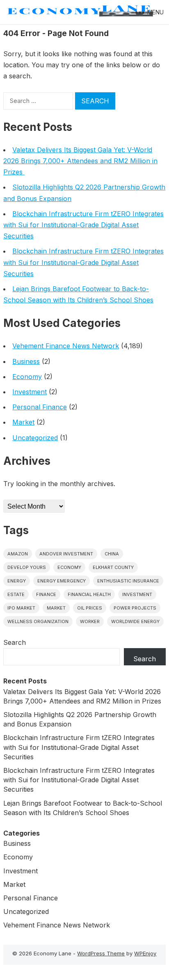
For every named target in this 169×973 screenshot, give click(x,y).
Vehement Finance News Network (65, 346)
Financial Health (89, 594)
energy (16, 581)
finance (46, 594)
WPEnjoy (145, 953)
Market (23, 422)
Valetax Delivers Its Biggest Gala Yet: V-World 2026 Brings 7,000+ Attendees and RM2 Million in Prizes (80, 161)
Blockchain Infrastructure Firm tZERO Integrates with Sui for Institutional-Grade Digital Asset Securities (83, 225)
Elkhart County (113, 567)
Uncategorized (35, 438)
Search (14, 642)
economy (69, 567)
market (56, 608)
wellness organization (38, 621)
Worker (90, 621)
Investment (29, 392)
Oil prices (89, 608)
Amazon (17, 554)
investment (137, 594)
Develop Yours (26, 567)
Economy (27, 376)
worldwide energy (135, 621)
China (112, 554)
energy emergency (61, 581)
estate (16, 594)
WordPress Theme (101, 953)
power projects (135, 608)
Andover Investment (66, 554)
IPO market (21, 608)
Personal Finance (39, 407)
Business (26, 361)
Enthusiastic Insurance (128, 581)
